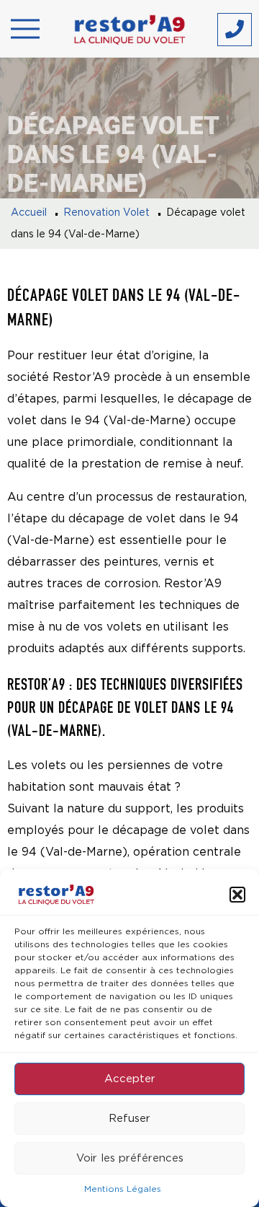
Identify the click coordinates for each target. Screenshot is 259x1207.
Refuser (129, 1118)
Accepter (129, 1079)
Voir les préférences (129, 1158)
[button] (237, 894)
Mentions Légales (122, 1189)
